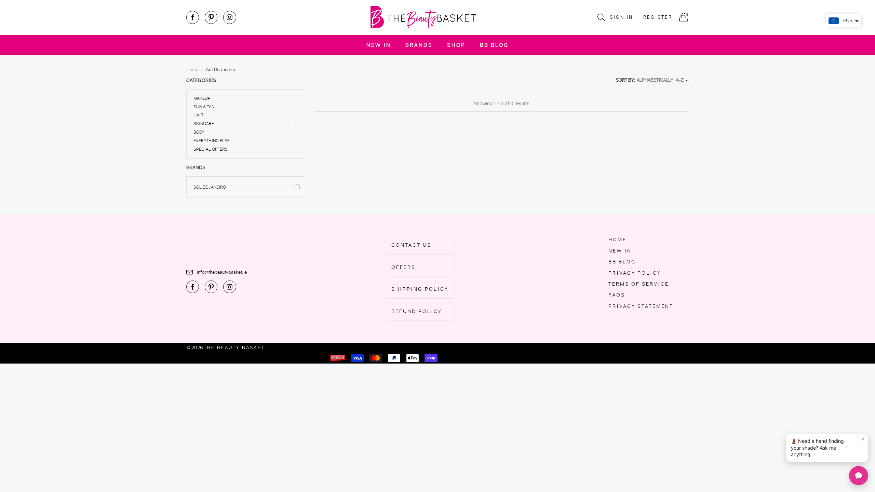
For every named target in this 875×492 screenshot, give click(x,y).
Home (617, 239)
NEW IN (378, 45)
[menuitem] (378, 45)
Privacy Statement (640, 306)
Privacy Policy (634, 273)
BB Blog (494, 45)
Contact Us (411, 245)
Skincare (203, 123)
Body (198, 132)
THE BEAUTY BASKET (234, 348)
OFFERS (403, 267)
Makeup (202, 98)
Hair (198, 115)
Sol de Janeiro (209, 187)
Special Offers (210, 149)
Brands (419, 45)
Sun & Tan (203, 106)
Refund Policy (416, 311)
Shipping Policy (419, 289)
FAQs (616, 295)
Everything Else (211, 140)
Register (657, 17)
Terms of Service (638, 284)
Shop (456, 45)
